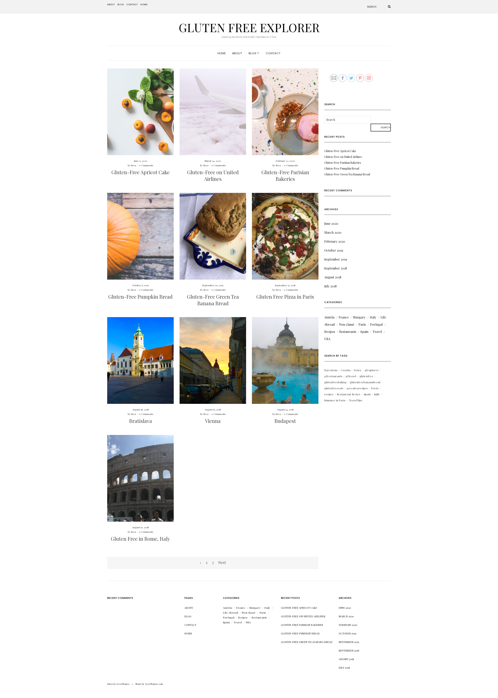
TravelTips (355, 400)
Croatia (346, 370)
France (344, 317)
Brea (133, 165)
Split (377, 394)
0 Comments (146, 165)
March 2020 (332, 232)
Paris (362, 324)
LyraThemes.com (154, 683)
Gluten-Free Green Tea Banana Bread (213, 300)
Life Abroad (230, 612)
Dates (357, 370)
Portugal (376, 324)
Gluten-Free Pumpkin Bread (140, 296)
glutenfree (366, 376)
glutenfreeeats (333, 388)
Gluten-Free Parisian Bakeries (285, 175)
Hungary (359, 317)
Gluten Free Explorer (249, 27)
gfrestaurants (333, 376)
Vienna (213, 420)
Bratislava (140, 420)
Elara (110, 683)
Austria (329, 317)
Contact (132, 4)
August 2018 (332, 277)
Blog (120, 4)
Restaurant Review (349, 394)
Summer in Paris (335, 400)
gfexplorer (372, 370)
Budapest (285, 420)
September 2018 (335, 268)
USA (327, 339)
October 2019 (333, 250)
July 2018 (330, 286)
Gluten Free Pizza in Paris (285, 296)
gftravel (351, 376)
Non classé (346, 324)
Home (143, 4)
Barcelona (331, 370)
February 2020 (334, 241)
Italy (373, 317)
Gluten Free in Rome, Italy (140, 538)
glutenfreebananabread (365, 382)
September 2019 (335, 259)
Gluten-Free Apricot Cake (140, 172)
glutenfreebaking (335, 382)
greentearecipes (357, 388)
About (111, 4)
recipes (329, 394)
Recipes (329, 332)
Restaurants (347, 332)
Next (222, 562)
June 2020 (331, 223)
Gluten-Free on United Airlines (213, 175)
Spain (364, 332)
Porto (375, 388)
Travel (377, 332)
